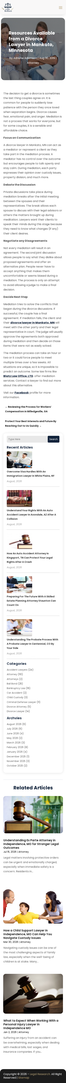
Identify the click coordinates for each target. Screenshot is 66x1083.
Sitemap (23, 1078)
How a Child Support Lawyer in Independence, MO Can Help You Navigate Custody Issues (27, 934)
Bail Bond (12, 683)
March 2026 (14, 742)
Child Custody (15, 697)
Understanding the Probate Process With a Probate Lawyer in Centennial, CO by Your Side (32, 644)
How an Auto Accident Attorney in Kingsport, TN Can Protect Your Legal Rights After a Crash (30, 558)
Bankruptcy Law (16, 688)
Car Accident (14, 692)
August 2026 (14, 724)
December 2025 (16, 756)
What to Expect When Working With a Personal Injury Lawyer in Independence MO (30, 1024)
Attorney (33, 63)
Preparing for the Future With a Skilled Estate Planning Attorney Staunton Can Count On (31, 601)
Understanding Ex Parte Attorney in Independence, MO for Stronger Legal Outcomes (31, 844)
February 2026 (15, 747)
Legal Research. (40, 1074)
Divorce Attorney (17, 706)
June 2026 (13, 733)
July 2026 (12, 728)
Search (53, 439)
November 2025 (16, 761)
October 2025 (15, 765)
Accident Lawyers (17, 669)
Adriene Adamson (25, 58)
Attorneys (12, 679)
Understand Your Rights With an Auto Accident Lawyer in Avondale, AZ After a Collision (31, 515)
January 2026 (15, 751)
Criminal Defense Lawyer (21, 702)
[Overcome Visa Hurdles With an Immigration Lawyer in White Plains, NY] (19, 460)
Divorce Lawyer (16, 711)
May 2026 (12, 738)
